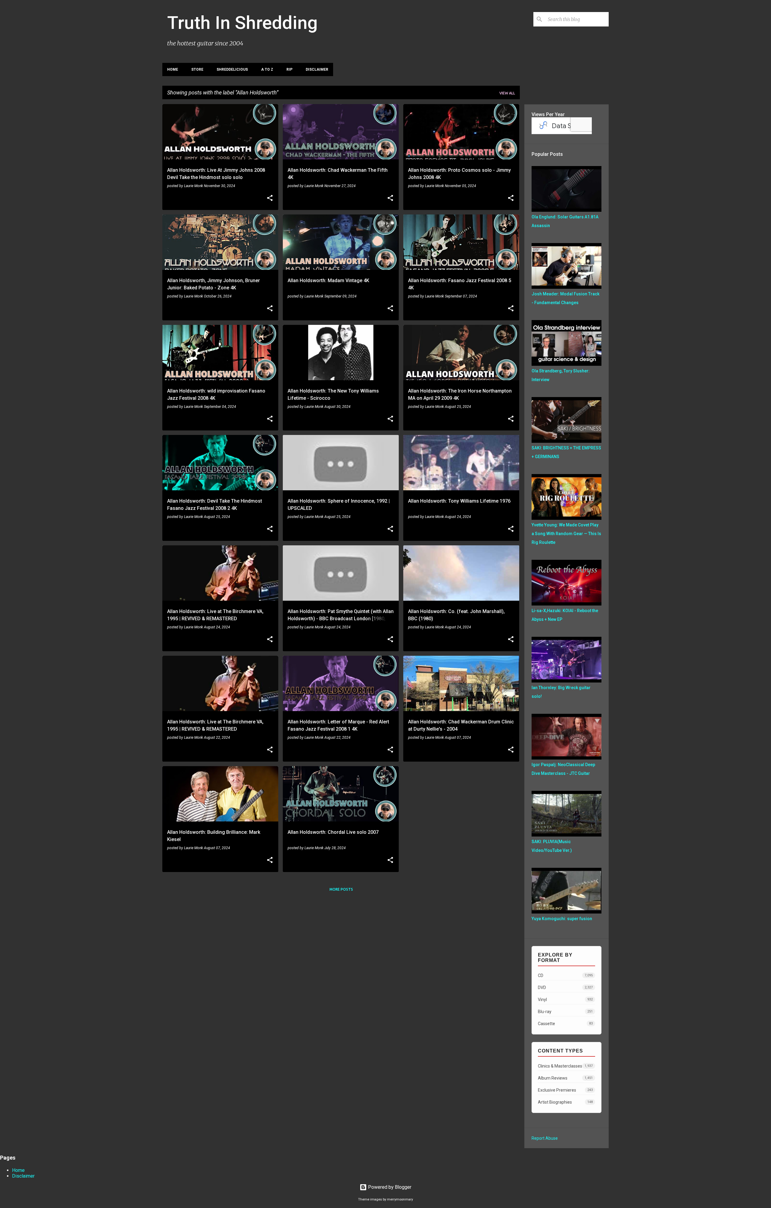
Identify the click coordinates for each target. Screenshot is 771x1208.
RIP (289, 69)
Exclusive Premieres (565, 1090)
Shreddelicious (232, 69)
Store (197, 69)
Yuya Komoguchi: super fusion (562, 918)
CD (565, 975)
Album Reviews (565, 1078)
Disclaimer (317, 69)
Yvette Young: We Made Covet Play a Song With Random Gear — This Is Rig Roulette (566, 533)
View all (507, 93)
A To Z (267, 69)
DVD (565, 987)
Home (172, 69)
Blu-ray (565, 1011)
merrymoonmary (400, 1199)
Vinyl (565, 999)
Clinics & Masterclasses (565, 1066)
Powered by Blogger (389, 1187)
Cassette (565, 1023)
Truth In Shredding (242, 22)
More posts (341, 889)
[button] (269, 198)
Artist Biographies (565, 1102)
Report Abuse (545, 1138)
